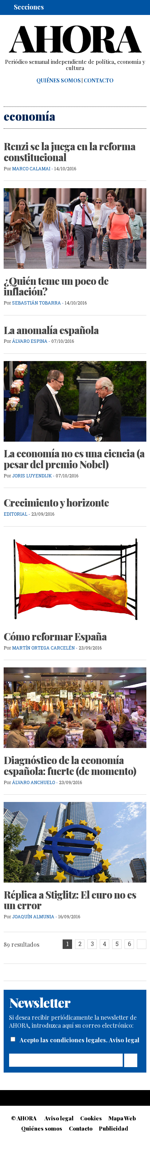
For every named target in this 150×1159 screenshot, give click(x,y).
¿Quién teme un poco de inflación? (56, 286)
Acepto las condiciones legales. (64, 1040)
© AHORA (23, 1118)
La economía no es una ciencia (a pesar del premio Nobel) (74, 459)
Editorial (15, 514)
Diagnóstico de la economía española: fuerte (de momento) (70, 765)
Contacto (99, 80)
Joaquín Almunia (33, 916)
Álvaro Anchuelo (33, 782)
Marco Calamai (31, 168)
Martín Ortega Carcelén (43, 648)
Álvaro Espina (29, 341)
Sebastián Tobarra (36, 303)
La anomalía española (51, 330)
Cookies (91, 1118)
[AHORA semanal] (75, 39)
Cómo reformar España (55, 636)
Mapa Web (122, 1118)
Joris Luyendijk (32, 475)
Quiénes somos (58, 80)
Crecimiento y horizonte (56, 502)
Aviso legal (124, 1040)
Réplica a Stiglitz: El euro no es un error (70, 900)
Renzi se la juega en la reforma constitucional (69, 152)
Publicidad (113, 1128)
